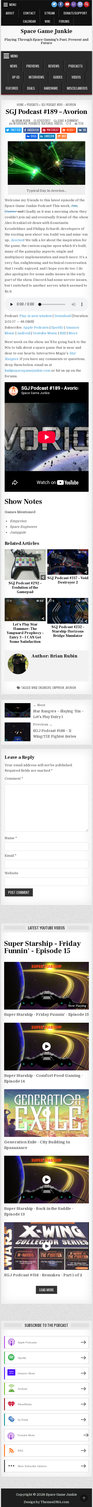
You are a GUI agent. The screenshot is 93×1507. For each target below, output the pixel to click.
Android (23, 333)
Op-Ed (16, 77)
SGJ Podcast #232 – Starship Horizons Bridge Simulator (67, 631)
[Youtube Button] (67, 4)
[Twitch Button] (73, 4)
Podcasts (75, 66)
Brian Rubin (23, 120)
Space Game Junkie (46, 31)
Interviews (36, 77)
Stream (49, 13)
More (73, 333)
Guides (58, 77)
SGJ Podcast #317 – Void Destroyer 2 (67, 580)
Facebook (33, 130)
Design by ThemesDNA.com (46, 1502)
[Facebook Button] (61, 4)
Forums (64, 21)
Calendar (29, 21)
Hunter (11, 211)
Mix (64, 136)
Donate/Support (75, 13)
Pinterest (53, 130)
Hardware (51, 88)
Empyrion (58, 688)
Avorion (71, 688)
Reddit (71, 130)
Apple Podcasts (36, 327)
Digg (34, 136)
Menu (12, 4)
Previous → (42, 724)
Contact (29, 13)
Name (11, 838)
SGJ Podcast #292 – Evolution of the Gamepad (25, 587)
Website (11, 873)
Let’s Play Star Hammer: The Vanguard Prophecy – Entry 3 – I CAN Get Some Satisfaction (25, 633)
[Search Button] (86, 4)
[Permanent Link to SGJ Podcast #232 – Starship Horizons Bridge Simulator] (67, 611)
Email (11, 855)
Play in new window (35, 316)
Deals (31, 88)
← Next (39, 705)
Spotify (57, 327)
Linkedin (49, 136)
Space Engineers (41, 688)
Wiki (47, 21)
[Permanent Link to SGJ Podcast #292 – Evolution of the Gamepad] (25, 564)
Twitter (15, 130)
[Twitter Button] (54, 4)
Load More (46, 1289)
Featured (12, 88)
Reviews (53, 66)
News (13, 66)
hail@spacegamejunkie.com (27, 370)
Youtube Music (45, 333)
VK (84, 130)
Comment (14, 778)
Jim (74, 206)
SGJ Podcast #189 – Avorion (46, 111)
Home (20, 105)
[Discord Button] (80, 4)
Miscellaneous (77, 88)
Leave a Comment (68, 120)
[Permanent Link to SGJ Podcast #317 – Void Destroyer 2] (67, 562)
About (10, 13)
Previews (32, 66)
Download (62, 316)
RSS (63, 333)
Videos (76, 77)
